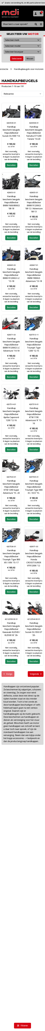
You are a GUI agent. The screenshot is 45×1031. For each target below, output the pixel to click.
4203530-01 (11, 123)
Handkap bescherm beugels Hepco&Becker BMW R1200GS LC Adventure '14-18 (11, 344)
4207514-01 (11, 404)
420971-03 (34, 546)
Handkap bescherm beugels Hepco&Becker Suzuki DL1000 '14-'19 (11, 132)
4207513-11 (34, 334)
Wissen (29, 58)
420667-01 (34, 265)
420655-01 (34, 192)
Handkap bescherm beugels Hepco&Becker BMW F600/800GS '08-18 (11, 202)
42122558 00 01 (11, 619)
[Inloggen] (35, 13)
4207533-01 (11, 477)
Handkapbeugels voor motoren (29, 69)
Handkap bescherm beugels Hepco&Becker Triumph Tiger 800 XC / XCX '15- (33, 486)
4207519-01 (34, 404)
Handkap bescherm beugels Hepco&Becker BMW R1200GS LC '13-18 (11, 275)
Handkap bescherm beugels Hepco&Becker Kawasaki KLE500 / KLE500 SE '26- (11, 629)
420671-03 (11, 334)
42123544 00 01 (33, 619)
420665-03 (11, 265)
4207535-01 (34, 477)
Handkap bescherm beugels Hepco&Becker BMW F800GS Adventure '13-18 (33, 275)
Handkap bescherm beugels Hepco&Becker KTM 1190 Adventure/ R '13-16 (33, 416)
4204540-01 (34, 123)
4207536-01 (11, 546)
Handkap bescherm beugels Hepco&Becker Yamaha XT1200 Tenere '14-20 (33, 132)
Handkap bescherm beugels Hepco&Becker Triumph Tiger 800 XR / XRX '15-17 (11, 556)
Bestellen (11, 165)
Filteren (24, 1025)
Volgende (34, 674)
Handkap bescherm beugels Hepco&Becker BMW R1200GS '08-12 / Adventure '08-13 (33, 204)
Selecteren (17, 58)
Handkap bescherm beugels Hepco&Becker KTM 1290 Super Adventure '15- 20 (11, 486)
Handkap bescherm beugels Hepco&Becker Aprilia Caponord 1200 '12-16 (11, 414)
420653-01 (11, 192)
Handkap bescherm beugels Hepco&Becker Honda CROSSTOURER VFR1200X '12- (33, 558)
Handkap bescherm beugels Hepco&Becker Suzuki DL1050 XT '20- (33, 629)
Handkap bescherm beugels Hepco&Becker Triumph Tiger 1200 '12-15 (33, 344)
